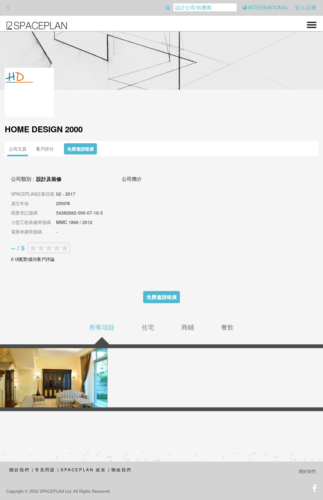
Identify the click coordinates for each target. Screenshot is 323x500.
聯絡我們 (121, 470)
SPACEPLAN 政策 (83, 470)
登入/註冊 (305, 7)
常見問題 (45, 470)
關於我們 (19, 470)
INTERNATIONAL (268, 7)
